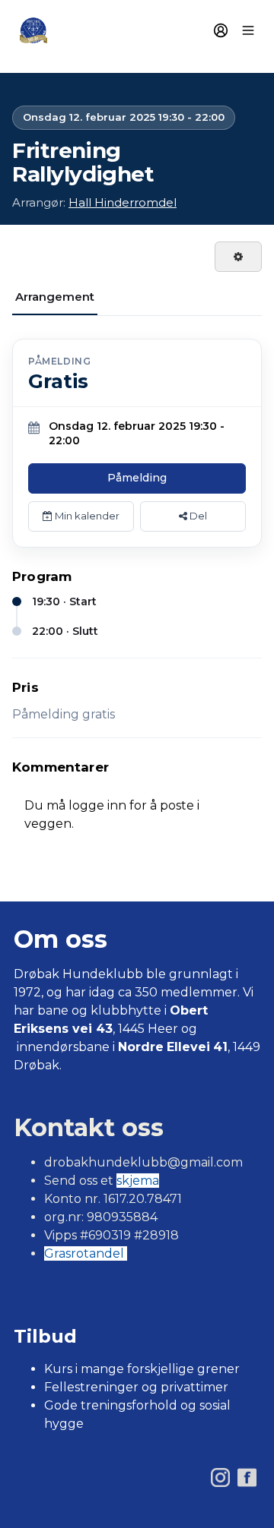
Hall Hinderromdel (122, 202)
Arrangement (54, 296)
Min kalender (86, 516)
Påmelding (137, 478)
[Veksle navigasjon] (248, 30)
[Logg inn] (220, 30)
